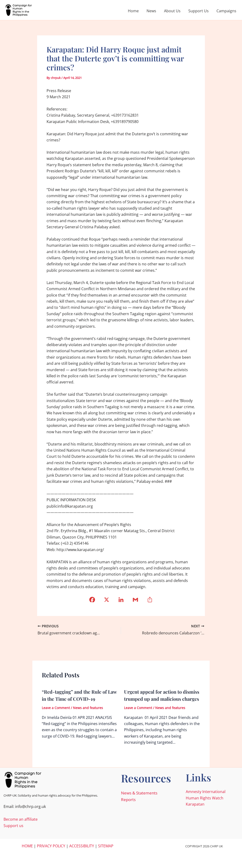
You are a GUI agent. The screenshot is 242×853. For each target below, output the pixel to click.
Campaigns (226, 10)
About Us (172, 10)
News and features (88, 707)
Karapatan (195, 804)
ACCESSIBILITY (81, 846)
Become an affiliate (21, 819)
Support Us (198, 10)
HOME (27, 846)
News (151, 10)
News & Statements (139, 793)
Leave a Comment (56, 707)
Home (133, 10)
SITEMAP (105, 846)
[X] (106, 601)
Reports (128, 799)
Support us (13, 825)
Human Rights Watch (204, 798)
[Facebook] (92, 601)
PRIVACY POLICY (51, 846)
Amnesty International (205, 791)
